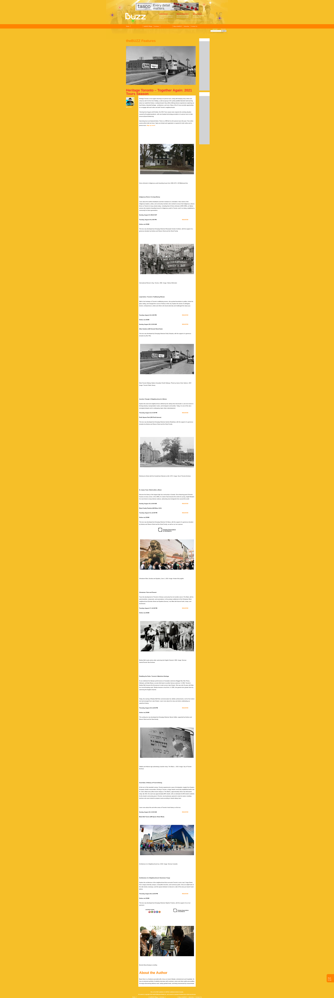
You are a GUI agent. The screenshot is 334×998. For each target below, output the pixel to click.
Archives (156, 26)
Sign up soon (151, 125)
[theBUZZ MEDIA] (166, 26)
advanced (223, 29)
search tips (215, 29)
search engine (216, 32)
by (221, 32)
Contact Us (194, 26)
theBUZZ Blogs (148, 26)
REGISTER (185, 219)
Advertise (186, 26)
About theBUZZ (177, 26)
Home (127, 26)
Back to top (329, 979)
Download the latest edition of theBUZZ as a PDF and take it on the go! (166, 17)
